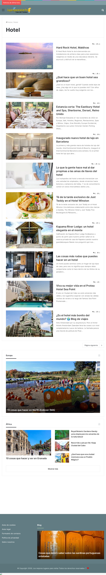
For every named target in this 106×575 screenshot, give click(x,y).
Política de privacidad (10, 538)
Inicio (9, 22)
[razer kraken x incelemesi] (53, 574)
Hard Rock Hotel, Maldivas (72, 47)
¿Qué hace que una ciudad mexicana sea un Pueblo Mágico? (82, 457)
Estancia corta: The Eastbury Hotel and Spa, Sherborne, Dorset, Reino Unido (78, 110)
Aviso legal (6, 529)
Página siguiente (91, 345)
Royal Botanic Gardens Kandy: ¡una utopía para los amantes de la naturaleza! (85, 434)
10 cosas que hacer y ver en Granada (26, 458)
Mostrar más (53, 469)
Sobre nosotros (8, 542)
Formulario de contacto (11, 533)
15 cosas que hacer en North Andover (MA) (31, 410)
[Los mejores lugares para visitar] (19, 10)
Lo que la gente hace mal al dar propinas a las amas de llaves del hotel (76, 171)
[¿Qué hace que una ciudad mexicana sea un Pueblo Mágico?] (62, 458)
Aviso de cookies (9, 525)
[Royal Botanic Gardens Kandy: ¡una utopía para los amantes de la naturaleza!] (62, 435)
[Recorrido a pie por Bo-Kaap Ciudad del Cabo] (62, 446)
